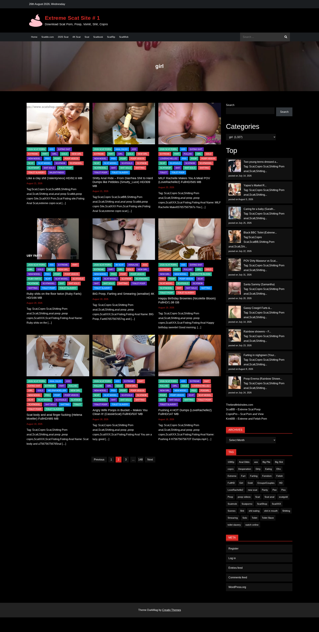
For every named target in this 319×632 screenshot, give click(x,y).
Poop (230, 497)
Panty (265, 490)
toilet (163, 172)
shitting (140, 168)
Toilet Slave (268, 517)
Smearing (233, 517)
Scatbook (98, 37)
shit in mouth (271, 510)
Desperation (244, 469)
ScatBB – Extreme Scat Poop (243, 409)
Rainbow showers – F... (257, 331)
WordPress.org (237, 587)
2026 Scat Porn (36, 149)
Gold (250, 483)
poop (57, 158)
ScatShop (33, 168)
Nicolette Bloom (200, 274)
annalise (133, 265)
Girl (241, 483)
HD (280, 483)
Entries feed (235, 567)
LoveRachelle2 (168, 158)
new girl (77, 154)
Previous (99, 459)
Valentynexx (56, 172)
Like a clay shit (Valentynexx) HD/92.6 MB (54, 178)
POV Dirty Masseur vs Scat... (260, 260)
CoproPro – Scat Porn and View (245, 414)
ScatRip (111, 37)
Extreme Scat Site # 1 (72, 18)
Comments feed (237, 577)
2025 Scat (63, 37)
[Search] (286, 37)
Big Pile (266, 462)
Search (230, 105)
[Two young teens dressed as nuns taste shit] (234, 166)
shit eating (254, 510)
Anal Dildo (121, 149)
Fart (243, 476)
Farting (254, 476)
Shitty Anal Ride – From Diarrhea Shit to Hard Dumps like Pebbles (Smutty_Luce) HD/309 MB (123, 182)
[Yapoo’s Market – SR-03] (234, 189)
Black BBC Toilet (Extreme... (260, 232)
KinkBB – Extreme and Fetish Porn (246, 418)
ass (256, 462)
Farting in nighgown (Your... (260, 355)
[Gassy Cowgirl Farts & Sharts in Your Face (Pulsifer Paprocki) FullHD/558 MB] (234, 312)
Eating (268, 469)
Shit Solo (49, 168)
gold (64, 154)
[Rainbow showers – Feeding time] (234, 335)
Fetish (279, 476)
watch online (252, 524)
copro (231, 469)
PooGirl (205, 390)
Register (233, 548)
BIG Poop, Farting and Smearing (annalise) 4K (123, 293)
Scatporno (247, 503)
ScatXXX (276, 503)
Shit (242, 510)
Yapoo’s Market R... (255, 185)
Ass (51, 149)
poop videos (244, 497)
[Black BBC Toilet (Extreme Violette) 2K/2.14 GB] (234, 236)
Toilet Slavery (36, 172)
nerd (51, 269)
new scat (252, 490)
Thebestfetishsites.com (239, 404)
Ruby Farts (34, 279)
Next (150, 459)
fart (45, 154)
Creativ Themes (171, 610)
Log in (232, 558)
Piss (47, 158)
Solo (244, 517)
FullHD (188, 154)
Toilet (254, 517)
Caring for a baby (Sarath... (259, 209)
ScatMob (123, 37)
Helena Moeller (57, 390)
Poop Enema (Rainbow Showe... (263, 378)
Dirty (258, 469)
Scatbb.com (47, 37)
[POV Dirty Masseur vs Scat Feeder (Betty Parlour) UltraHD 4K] (234, 265)
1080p (231, 462)
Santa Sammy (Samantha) (259, 284)
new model (34, 158)
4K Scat (76, 37)
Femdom (267, 476)
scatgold (126, 163)
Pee (274, 490)
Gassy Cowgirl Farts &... (258, 308)
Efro (278, 469)
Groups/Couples (265, 483)
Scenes (231, 510)
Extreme (33, 154)
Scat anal (269, 497)
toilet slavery (234, 524)
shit (113, 168)
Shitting (286, 510)
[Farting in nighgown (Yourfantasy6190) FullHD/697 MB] (234, 359)
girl (54, 154)
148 (140, 459)
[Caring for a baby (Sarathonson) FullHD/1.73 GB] (234, 213)
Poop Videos (71, 158)
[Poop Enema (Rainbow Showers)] (234, 382)
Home (34, 37)
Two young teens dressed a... (261, 161)
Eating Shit (64, 149)
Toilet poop (65, 168)
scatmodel (76, 163)
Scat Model (44, 163)
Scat (87, 37)
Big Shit (279, 462)
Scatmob (232, 503)
